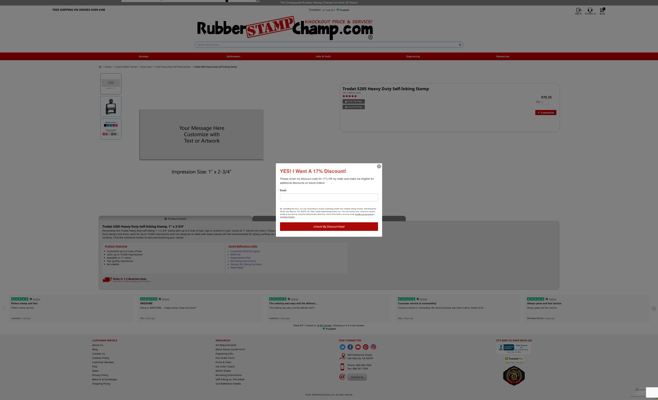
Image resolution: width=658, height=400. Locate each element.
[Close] (379, 166)
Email (283, 190)
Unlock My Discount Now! (329, 226)
